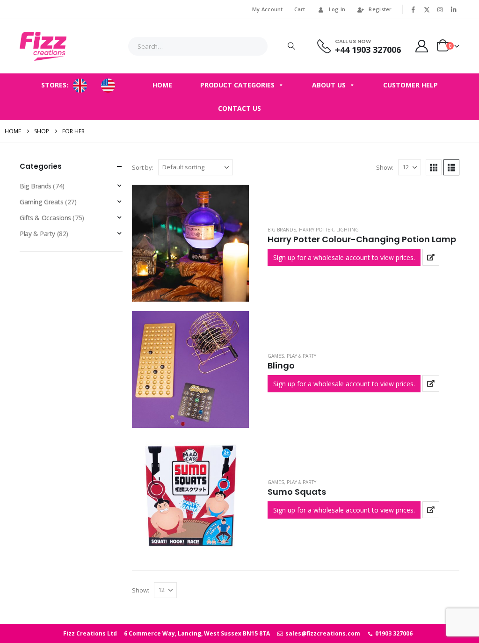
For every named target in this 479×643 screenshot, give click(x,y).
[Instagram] (440, 9)
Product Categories (237, 84)
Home (162, 84)
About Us (329, 84)
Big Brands (282, 229)
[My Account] (421, 46)
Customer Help (410, 84)
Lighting (347, 229)
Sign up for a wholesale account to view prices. (344, 257)
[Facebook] (413, 9)
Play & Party (301, 356)
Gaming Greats (42, 201)
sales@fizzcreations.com (322, 633)
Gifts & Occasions (45, 217)
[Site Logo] (43, 46)
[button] (434, 167)
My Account (267, 9)
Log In (337, 9)
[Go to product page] (190, 243)
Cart (299, 9)
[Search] (291, 46)
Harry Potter (316, 229)
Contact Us (239, 108)
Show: (384, 167)
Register (380, 9)
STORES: (54, 84)
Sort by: (142, 167)
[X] (427, 9)
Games (276, 356)
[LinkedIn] (453, 9)
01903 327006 (393, 633)
